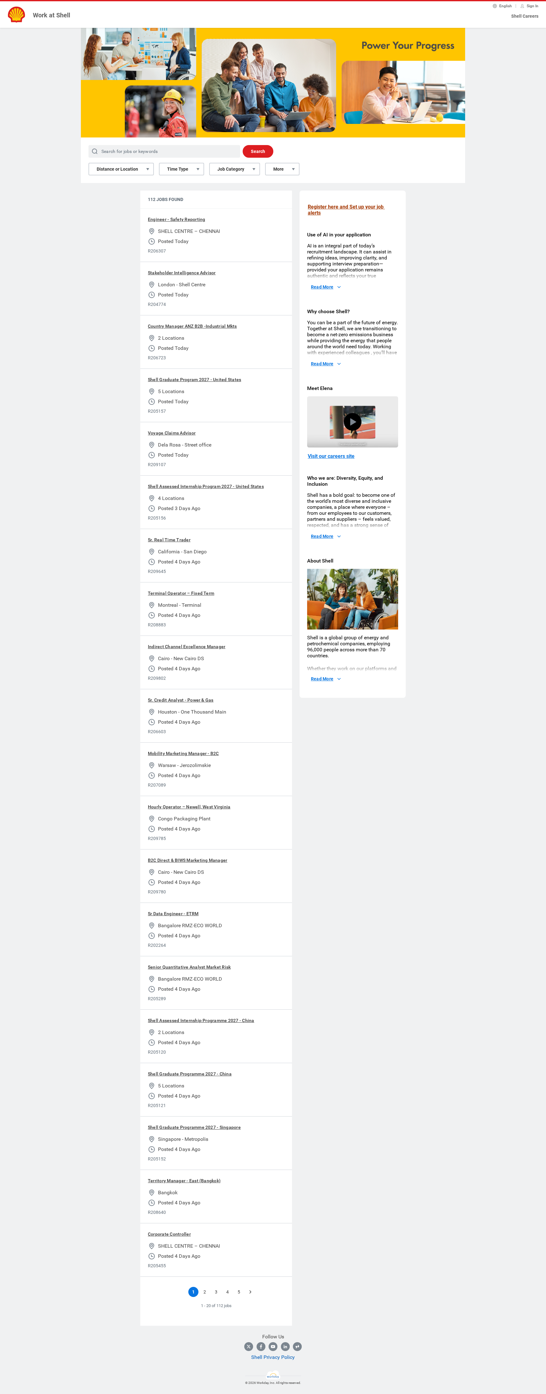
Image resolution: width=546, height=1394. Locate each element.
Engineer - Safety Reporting (176, 219)
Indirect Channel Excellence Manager (186, 646)
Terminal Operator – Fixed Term (181, 593)
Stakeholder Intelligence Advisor (182, 272)
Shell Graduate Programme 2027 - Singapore (194, 1127)
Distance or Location (117, 169)
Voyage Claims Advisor (172, 432)
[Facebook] (261, 1346)
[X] (248, 1346)
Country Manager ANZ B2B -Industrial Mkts (192, 326)
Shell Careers (524, 16)
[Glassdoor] (297, 1346)
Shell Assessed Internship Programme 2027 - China (201, 1020)
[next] (250, 1292)
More (278, 169)
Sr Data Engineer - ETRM (173, 913)
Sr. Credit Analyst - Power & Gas (181, 700)
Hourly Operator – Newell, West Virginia (189, 806)
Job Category (230, 169)
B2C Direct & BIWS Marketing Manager (187, 860)
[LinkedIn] (285, 1346)
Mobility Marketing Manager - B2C (183, 753)
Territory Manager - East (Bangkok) (184, 1180)
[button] (352, 421)
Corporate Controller (169, 1234)
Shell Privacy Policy (273, 1357)
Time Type (177, 169)
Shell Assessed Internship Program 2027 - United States (206, 486)
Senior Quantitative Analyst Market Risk (189, 967)
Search (258, 151)
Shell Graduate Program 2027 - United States (194, 379)
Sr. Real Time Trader (169, 539)
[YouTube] (273, 1346)
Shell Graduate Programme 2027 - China (190, 1073)
